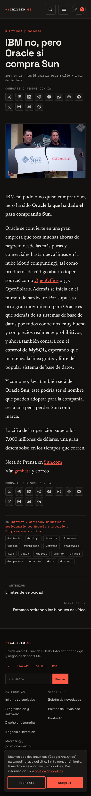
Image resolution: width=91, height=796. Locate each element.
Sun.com (53, 462)
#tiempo (66, 561)
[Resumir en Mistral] (29, 107)
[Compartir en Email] (19, 107)
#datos (13, 545)
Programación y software (24, 531)
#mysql (75, 553)
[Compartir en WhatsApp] (59, 97)
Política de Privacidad (64, 709)
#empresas (31, 545)
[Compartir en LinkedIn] (29, 97)
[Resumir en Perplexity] (69, 97)
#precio (35, 561)
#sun (50, 561)
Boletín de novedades (64, 699)
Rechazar (26, 782)
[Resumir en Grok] (9, 107)
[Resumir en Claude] (19, 97)
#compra (52, 538)
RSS (54, 666)
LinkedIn (23, 666)
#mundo (59, 553)
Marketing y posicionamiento (18, 743)
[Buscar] (50, 9)
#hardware (71, 545)
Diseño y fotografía (20, 722)
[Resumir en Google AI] (39, 107)
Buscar (60, 679)
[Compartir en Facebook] (49, 97)
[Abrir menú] (63, 9)
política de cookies (49, 771)
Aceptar (65, 782)
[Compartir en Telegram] (79, 97)
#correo (70, 538)
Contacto (55, 718)
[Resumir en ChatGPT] (39, 97)
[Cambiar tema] (79, 9)
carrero (18, 9)
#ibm (11, 553)
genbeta (23, 471)
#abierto (14, 538)
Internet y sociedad (26, 522)
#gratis (52, 545)
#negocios (15, 561)
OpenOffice (46, 280)
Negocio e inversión (50, 526)
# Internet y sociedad (23, 31)
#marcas (41, 553)
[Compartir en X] (9, 97)
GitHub (41, 666)
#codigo (33, 538)
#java (25, 553)
